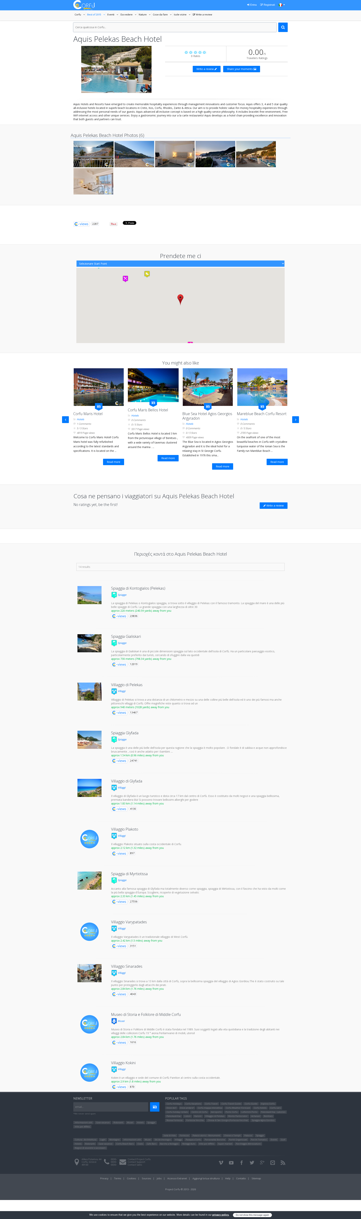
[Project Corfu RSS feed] (283, 1162)
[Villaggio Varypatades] (89, 932)
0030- (114, 1159)
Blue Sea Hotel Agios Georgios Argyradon (207, 416)
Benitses (268, 1116)
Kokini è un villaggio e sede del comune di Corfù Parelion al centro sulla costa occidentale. (165, 1077)
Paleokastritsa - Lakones (273, 1111)
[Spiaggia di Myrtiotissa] (89, 881)
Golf (283, 1139)
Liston (187, 1116)
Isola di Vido (170, 1135)
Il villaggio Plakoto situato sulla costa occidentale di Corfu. (146, 844)
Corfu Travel (211, 1103)
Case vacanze (103, 1122)
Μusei (120, 1021)
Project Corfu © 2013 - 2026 (180, 1189)
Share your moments (240, 69)
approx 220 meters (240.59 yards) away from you (141, 610)
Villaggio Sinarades (126, 966)
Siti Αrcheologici (163, 1139)
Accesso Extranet (177, 1178)
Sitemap (256, 1178)
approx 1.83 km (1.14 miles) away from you (137, 803)
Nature (145, 15)
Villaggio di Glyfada (126, 781)
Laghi (102, 1139)
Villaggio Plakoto (124, 829)
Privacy (104, 1178)
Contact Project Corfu (139, 1159)
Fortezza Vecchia (195, 1120)
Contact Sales (135, 1164)
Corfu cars (275, 1107)
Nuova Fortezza (174, 1120)
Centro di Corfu (199, 1111)
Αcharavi (255, 1116)
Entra (253, 4)
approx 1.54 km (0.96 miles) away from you (137, 755)
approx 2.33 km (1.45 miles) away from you (137, 896)
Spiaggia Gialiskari (126, 636)
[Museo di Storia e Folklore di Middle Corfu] (89, 1024)
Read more (113, 462)
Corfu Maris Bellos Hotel (148, 409)
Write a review (202, 15)
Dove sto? (171, 1107)
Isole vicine (182, 15)
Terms (117, 1178)
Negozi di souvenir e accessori (90, 1147)
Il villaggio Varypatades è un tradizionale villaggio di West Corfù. (149, 937)
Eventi (113, 15)
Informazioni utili (83, 1122)
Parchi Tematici (259, 1139)
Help (228, 1178)
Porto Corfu (231, 1111)
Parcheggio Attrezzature (248, 1143)
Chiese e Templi (232, 1135)
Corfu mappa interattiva (210, 1107)
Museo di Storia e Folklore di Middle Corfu (146, 1014)
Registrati (269, 4)
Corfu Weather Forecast (238, 1107)
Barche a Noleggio (169, 1143)
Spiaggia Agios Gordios (263, 1120)
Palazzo (248, 1135)
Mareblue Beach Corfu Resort (262, 413)
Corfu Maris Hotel (88, 413)
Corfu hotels (260, 1107)
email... (79, 1107)
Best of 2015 (96, 15)
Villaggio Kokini (123, 1062)
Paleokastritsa (173, 1116)
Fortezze (184, 1135)
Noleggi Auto (188, 1143)
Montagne (114, 1139)
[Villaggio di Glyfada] (89, 788)
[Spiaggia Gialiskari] (89, 643)
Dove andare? (187, 1107)
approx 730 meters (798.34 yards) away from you (141, 659)
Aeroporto (216, 1111)
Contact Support (136, 1162)
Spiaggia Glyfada (125, 732)
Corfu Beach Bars (124, 1143)
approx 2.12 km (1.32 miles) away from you (137, 848)
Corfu (80, 15)
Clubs (140, 1143)
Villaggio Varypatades (129, 921)
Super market (225, 1143)
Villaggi (121, 691)
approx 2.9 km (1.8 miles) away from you (136, 1081)
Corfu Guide (251, 1103)
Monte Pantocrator (237, 1116)
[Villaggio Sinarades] (89, 973)
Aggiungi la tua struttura (206, 1178)
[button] (180, 299)
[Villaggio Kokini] (89, 1073)
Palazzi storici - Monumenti (206, 1135)
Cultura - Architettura (85, 1139)
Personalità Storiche (215, 1139)
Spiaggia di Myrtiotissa (129, 873)
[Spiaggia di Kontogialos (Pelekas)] (89, 595)
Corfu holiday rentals (177, 1111)
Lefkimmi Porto (249, 1111)
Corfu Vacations (193, 1103)
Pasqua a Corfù (193, 1139)
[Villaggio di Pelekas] (89, 692)
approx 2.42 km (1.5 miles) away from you (136, 940)
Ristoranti (118, 1122)
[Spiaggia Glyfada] (89, 740)
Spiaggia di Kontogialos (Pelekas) (138, 588)
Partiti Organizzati (238, 1139)
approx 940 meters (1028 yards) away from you (140, 707)
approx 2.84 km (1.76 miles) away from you (137, 988)
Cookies (131, 1178)
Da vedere (129, 15)
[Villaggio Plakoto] (89, 839)
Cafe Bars (151, 1143)
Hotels (80, 419)
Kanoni (197, 1116)
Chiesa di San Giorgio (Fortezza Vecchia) (228, 1120)
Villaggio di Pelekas (127, 684)
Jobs (159, 1178)
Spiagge (121, 594)
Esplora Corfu (268, 1103)
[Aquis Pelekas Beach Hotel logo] (116, 69)
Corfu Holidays (174, 1103)
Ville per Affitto (82, 1126)
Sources (146, 1178)
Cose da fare (163, 15)
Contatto (241, 1178)
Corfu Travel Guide (231, 1103)
